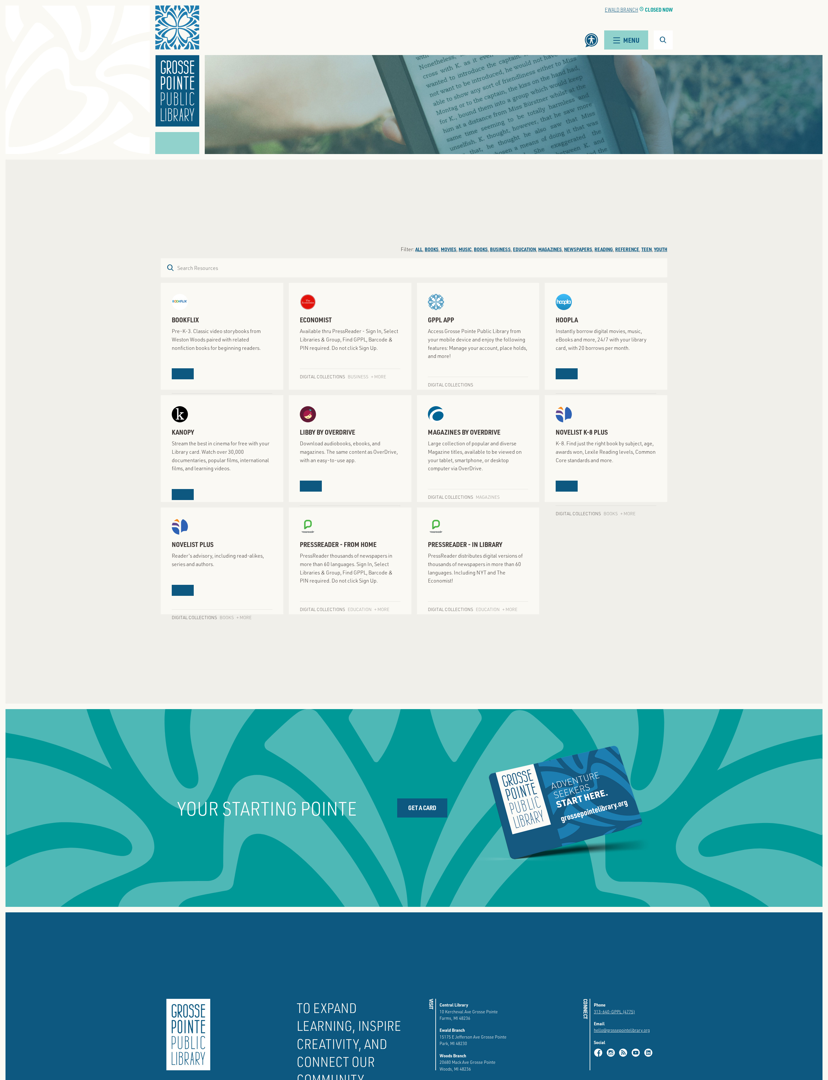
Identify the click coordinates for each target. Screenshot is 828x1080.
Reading (603, 249)
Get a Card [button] (422, 808)
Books (432, 249)
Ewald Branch (621, 9)
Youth (660, 249)
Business (500, 249)
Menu (631, 40)
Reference (627, 249)
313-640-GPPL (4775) (614, 1011)
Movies (448, 249)
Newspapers (578, 249)
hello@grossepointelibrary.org (622, 1030)
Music (465, 249)
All (418, 249)
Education (524, 249)
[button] (177, 66)
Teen (646, 249)
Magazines (550, 249)
